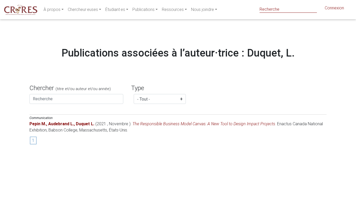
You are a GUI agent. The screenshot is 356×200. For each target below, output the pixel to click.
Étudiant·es (115, 9)
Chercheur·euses (83, 9)
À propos (52, 9)
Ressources (173, 9)
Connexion (334, 7)
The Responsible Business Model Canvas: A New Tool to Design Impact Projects (203, 123)
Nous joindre (202, 9)
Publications (143, 9)
